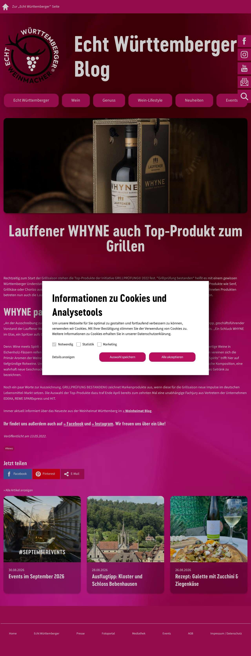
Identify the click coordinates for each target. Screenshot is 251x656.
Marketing (110, 344)
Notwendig (65, 344)
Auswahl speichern (122, 357)
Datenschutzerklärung (153, 333)
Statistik (88, 344)
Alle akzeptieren (172, 357)
